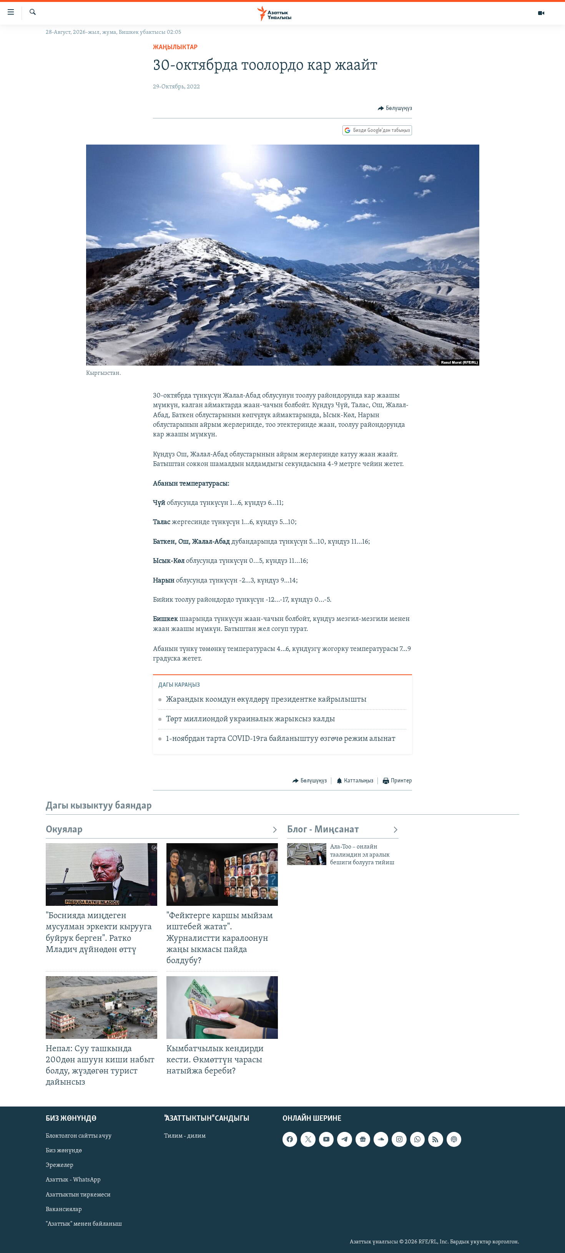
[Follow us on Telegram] (344, 1139)
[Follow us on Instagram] (399, 1139)
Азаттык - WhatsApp (73, 1180)
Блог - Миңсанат (323, 830)
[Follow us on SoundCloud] (381, 1139)
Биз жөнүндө (64, 1151)
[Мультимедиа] (541, 13)
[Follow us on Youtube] (326, 1139)
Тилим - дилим (185, 1136)
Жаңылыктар (175, 47)
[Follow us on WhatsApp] (417, 1139)
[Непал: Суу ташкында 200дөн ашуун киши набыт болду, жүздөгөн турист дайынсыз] (101, 1007)
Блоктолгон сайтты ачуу (78, 1136)
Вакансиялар (64, 1209)
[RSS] (435, 1139)
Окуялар (64, 830)
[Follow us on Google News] (363, 1139)
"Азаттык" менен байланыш (84, 1224)
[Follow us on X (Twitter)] (308, 1139)
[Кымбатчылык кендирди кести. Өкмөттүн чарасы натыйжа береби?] (222, 1007)
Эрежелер (59, 1165)
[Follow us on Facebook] (289, 1139)
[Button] (395, 108)
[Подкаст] (454, 1139)
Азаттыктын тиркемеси (78, 1194)
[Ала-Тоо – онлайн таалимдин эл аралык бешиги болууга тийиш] (306, 854)
